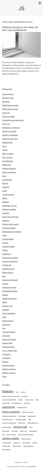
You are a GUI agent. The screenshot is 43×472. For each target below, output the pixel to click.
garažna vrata (5, 403)
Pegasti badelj (7, 239)
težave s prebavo (11, 434)
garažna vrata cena (17, 403)
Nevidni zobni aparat (10, 224)
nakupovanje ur (32, 416)
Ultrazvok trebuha (9, 339)
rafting (31, 427)
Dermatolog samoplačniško (13, 120)
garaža (37, 399)
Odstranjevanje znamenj (11, 231)
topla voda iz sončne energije (25, 434)
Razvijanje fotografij (10, 280)
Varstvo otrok (7, 343)
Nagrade (5, 213)
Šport (4, 317)
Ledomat (5, 187)
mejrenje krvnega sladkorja (9, 416)
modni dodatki (22, 416)
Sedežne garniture (9, 298)
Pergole (5, 243)
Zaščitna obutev (8, 365)
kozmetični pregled (22, 407)
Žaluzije (5, 361)
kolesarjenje (8, 407)
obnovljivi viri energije (7, 419)
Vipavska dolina (8, 347)
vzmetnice (34, 442)
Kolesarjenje (7, 179)
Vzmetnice (6, 358)
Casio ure (6, 112)
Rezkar (5, 295)
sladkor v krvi (23, 431)
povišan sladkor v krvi (32, 423)
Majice (4, 198)
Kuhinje (5, 183)
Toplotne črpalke (8, 332)
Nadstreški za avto (9, 205)
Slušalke (5, 309)
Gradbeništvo (7, 142)
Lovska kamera (8, 194)
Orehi (4, 235)
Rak (3, 276)
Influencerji (6, 164)
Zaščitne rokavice (9, 369)
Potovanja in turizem (10, 257)
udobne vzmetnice (26, 439)
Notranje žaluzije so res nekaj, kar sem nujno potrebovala (20, 28)
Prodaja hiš (6, 265)
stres (3, 434)
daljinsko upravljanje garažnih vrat (11, 396)
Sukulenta (6, 324)
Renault (5, 283)
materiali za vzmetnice (27, 412)
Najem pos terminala (10, 217)
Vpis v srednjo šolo (9, 350)
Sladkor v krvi (7, 306)
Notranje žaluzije (8, 228)
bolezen (7, 391)
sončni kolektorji (33, 431)
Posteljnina (6, 254)
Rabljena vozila (8, 269)
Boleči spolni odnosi (10, 109)
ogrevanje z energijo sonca (9, 423)
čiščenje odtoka (6, 449)
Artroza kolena (8, 94)
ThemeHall (32, 466)
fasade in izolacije (9, 131)
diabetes (20, 399)
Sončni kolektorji (8, 313)
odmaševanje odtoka (20, 419)
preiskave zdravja (6, 427)
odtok (29, 419)
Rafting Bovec (7, 272)
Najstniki (5, 220)
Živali (4, 376)
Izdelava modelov (9, 168)
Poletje (5, 250)
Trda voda (6, 335)
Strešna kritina (7, 321)
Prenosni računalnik (10, 261)
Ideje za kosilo (7, 153)
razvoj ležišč (15, 431)
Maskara (5, 202)
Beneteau (6, 101)
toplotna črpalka (10, 438)
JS (21, 8)
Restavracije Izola (9, 287)
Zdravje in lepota (8, 373)
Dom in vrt (6, 124)
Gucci (4, 146)
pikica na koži (21, 423)
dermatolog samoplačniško (9, 399)
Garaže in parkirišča (10, 135)
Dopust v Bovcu (29, 399)
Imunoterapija (7, 161)
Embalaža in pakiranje (11, 127)
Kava (4, 176)
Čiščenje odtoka (8, 116)
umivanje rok (16, 442)
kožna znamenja (11, 411)
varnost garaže (26, 442)
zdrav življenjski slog (28, 446)
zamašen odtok (6, 446)
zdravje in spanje (16, 446)
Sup (3, 328)
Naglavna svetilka (9, 209)
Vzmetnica (6, 354)
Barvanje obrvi (8, 98)
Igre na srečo (7, 157)
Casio (17, 392)
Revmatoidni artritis (9, 291)
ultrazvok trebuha (6, 442)
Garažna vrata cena (10, 138)
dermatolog (25, 396)
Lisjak (4, 190)
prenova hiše (20, 426)
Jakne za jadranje (9, 172)
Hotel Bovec (27, 403)
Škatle (4, 302)
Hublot (4, 150)
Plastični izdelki (8, 246)
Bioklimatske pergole (10, 105)
